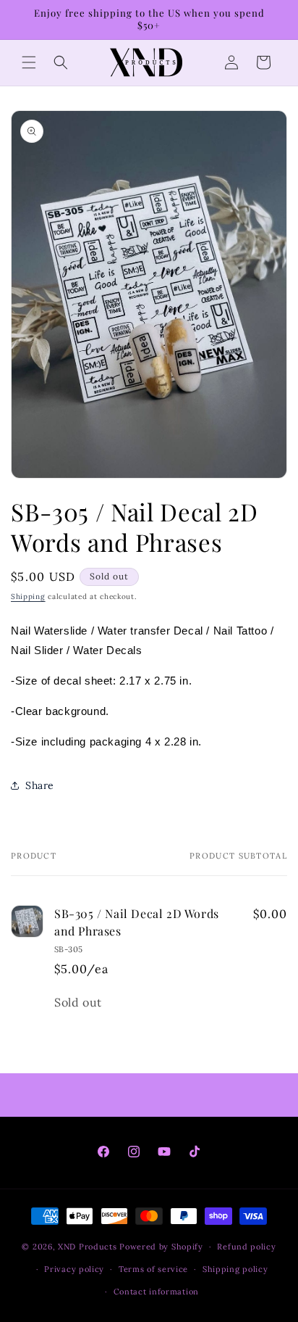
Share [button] (39, 785)
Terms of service (153, 1269)
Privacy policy (74, 1269)
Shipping (28, 596)
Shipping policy (235, 1269)
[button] (29, 62)
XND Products (87, 1247)
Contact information (156, 1291)
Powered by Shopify (161, 1247)
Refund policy (246, 1247)
